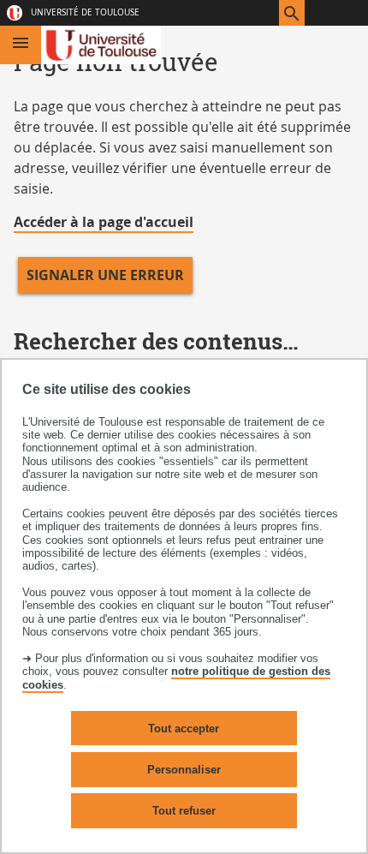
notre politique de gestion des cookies (176, 677)
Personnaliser (184, 769)
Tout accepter (183, 728)
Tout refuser (184, 810)
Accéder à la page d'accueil (103, 221)
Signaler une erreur (105, 275)
